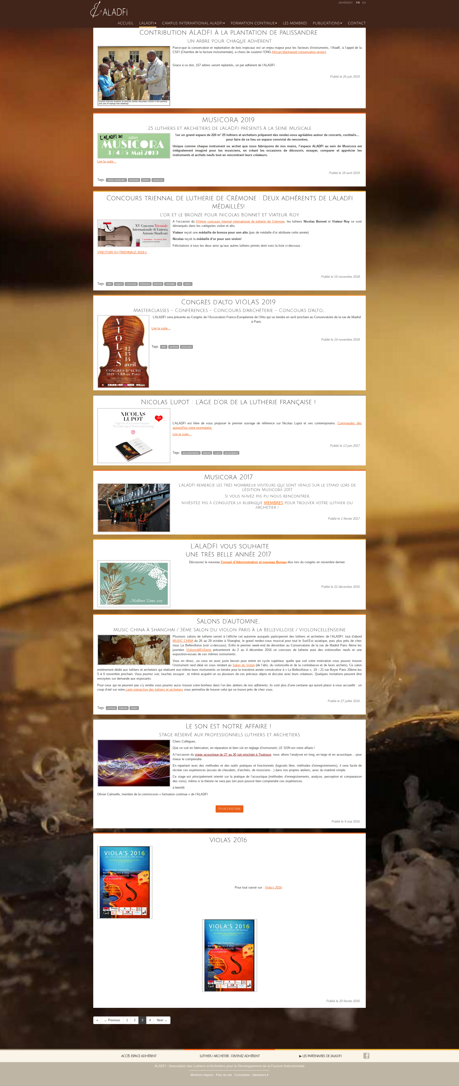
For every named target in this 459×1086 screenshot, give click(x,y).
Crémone (145, 284)
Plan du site (224, 1075)
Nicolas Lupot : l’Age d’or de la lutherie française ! (229, 402)
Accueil (125, 23)
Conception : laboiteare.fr (251, 1075)
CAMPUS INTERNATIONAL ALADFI (192, 23)
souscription (231, 453)
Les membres (295, 23)
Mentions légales (202, 1075)
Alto (109, 284)
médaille (170, 284)
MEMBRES (273, 503)
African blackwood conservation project (299, 52)
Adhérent (346, 2)
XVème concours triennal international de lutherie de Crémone (240, 221)
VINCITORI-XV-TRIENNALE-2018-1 (122, 252)
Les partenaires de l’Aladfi (321, 1056)
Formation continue (253, 23)
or (180, 284)
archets (174, 346)
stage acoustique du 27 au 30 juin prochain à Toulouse (233, 754)
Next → (162, 1020)
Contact (357, 23)
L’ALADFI (146, 23)
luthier (145, 180)
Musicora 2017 (229, 477)
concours (131, 284)
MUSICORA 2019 (229, 120)
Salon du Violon (244, 665)
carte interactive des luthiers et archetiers (154, 689)
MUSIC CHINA (183, 641)
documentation (191, 453)
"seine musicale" (116, 180)
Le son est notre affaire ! (230, 726)
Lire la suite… (106, 161)
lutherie (158, 284)
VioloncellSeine (198, 650)
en (364, 2)
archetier (134, 180)
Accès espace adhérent (138, 1056)
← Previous (112, 1020)
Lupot (217, 453)
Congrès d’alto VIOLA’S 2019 (229, 302)
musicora (158, 180)
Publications (326, 23)
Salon (134, 708)
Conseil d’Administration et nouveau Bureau (254, 562)
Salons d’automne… (230, 621)
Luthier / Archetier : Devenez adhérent (230, 1056)
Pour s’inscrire (229, 808)
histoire (207, 453)
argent (119, 284)
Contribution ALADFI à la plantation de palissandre (229, 32)
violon (188, 284)
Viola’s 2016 (229, 840)
